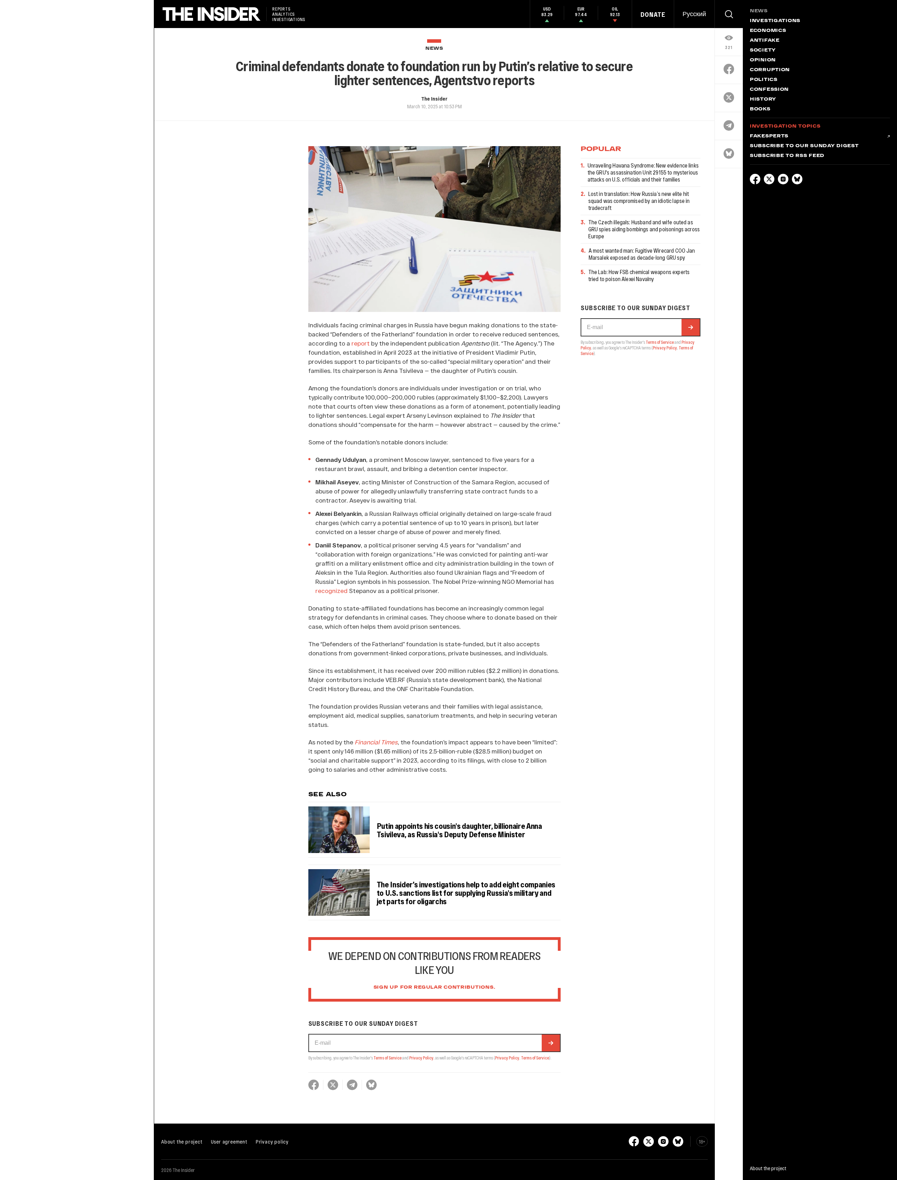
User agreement (229, 1141)
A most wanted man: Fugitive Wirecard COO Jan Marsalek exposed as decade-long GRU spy (642, 254)
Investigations (775, 21)
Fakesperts (769, 136)
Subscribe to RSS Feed (787, 156)
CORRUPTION (770, 70)
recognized (331, 590)
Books (760, 109)
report (360, 343)
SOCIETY (763, 50)
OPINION (763, 60)
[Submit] (551, 1043)
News (434, 48)
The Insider (434, 98)
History (763, 99)
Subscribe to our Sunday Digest (804, 146)
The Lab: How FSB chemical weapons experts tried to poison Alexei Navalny (639, 275)
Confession (769, 90)
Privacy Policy (421, 1057)
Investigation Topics (785, 126)
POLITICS (764, 80)
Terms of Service (388, 1057)
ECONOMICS (768, 31)
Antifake (765, 41)
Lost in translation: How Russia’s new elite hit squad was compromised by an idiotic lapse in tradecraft (639, 200)
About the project (182, 1141)
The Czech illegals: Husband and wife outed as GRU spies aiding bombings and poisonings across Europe (644, 229)
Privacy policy (272, 1141)
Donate (653, 14)
